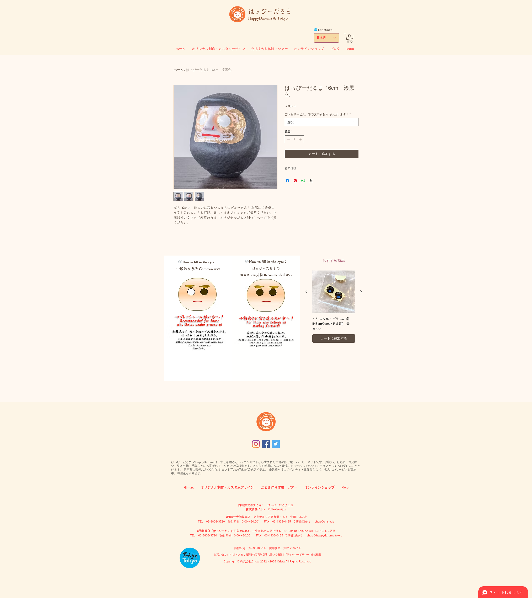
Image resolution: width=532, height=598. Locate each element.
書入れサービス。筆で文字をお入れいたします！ (318, 114)
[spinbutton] (294, 139)
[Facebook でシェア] (287, 180)
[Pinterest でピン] (295, 180)
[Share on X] (311, 180)
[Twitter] (276, 444)
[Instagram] (256, 444)
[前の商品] (306, 291)
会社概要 (316, 554)
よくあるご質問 (242, 554)
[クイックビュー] (333, 292)
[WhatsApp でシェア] (303, 180)
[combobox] (321, 122)
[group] (334, 306)
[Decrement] (288, 139)
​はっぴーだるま (270, 11)
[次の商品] (361, 291)
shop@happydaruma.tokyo (324, 535)
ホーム (178, 70)
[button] (349, 38)
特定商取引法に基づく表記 (267, 554)
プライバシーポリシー (296, 554)
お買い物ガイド (222, 554)
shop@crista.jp (324, 521)
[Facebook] (266, 444)
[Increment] (300, 139)
